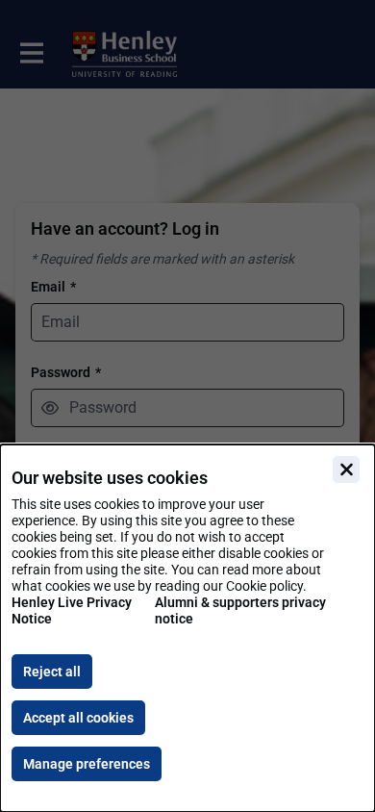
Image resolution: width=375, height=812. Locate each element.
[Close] (346, 469)
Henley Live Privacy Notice (72, 610)
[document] (187, 628)
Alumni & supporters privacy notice (240, 610)
